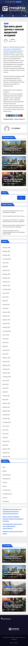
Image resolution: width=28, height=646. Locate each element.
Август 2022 (6, 380)
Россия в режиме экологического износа (13, 164)
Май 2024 (5, 300)
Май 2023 (5, 346)
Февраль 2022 (6, 403)
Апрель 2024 (6, 304)
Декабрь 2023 (6, 319)
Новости (6, 23)
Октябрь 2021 (6, 418)
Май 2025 (5, 266)
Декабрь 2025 (6, 251)
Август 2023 (6, 335)
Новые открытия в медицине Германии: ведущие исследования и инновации (13, 519)
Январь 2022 (6, 407)
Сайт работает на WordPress (9, 637)
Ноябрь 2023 (6, 323)
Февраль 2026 (6, 247)
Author (13, 39)
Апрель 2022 (6, 395)
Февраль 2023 (6, 357)
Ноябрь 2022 (6, 369)
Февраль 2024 (6, 312)
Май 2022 (5, 392)
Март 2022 (5, 399)
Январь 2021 (6, 452)
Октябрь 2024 (6, 285)
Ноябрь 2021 (6, 414)
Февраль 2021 (6, 449)
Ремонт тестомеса (19, 119)
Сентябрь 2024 (7, 289)
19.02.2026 (7, 560)
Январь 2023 (6, 361)
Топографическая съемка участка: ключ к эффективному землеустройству (12, 526)
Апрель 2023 (6, 350)
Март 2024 (5, 308)
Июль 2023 (6, 338)
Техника (5, 497)
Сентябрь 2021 (7, 422)
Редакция (15, 152)
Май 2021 (5, 437)
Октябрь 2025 (6, 255)
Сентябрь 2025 (7, 259)
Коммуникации (7, 474)
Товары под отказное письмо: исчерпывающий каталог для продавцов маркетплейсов (14, 232)
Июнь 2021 (6, 433)
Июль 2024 (6, 297)
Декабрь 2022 (6, 365)
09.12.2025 (7, 576)
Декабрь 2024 (6, 278)
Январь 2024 (6, 316)
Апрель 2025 (6, 270)
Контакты (16, 642)
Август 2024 (6, 293)
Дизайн (5, 471)
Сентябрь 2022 (7, 376)
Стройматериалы (7, 493)
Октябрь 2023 (6, 327)
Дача (4, 467)
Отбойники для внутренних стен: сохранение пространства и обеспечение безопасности (12, 511)
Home (11, 642)
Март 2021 (5, 445)
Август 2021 (6, 426)
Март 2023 (5, 354)
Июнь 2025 (6, 262)
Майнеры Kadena (8, 119)
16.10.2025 (7, 609)
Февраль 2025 (6, 274)
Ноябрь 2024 (6, 281)
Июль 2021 (6, 430)
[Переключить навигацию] (13, 16)
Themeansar (14, 639)
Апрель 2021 (6, 441)
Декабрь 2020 (6, 456)
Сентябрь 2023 (7, 331)
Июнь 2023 (6, 342)
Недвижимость (7, 478)
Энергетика (6, 501)
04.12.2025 (7, 593)
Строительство (7, 490)
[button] (23, 15)
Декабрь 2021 (6, 411)
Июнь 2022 (6, 388)
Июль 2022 (6, 384)
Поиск (4, 193)
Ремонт (5, 486)
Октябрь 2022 (6, 373)
